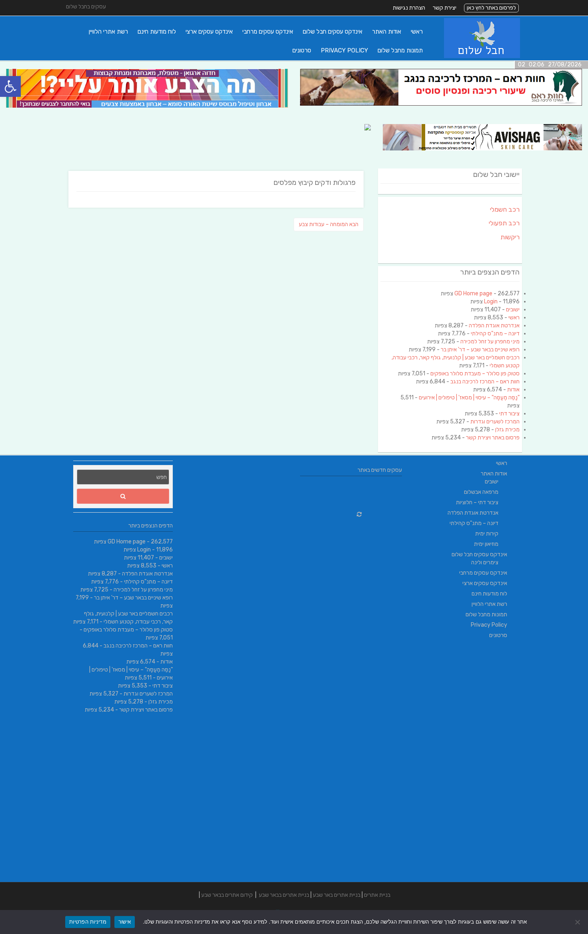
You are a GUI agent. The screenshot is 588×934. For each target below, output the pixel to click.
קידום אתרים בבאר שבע (227, 895)
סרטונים (301, 50)
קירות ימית (486, 533)
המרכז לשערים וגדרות (495, 421)
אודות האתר (386, 31)
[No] (578, 922)
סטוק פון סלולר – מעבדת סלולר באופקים (475, 373)
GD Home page (473, 293)
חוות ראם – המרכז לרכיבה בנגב (485, 381)
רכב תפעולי (504, 223)
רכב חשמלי (505, 209)
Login (491, 301)
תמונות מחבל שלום (400, 50)
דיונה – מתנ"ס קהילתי (495, 333)
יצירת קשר (444, 7)
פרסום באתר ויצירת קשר (493, 437)
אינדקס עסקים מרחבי (267, 31)
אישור (124, 921)
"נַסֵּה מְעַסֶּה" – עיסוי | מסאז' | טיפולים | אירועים (469, 397)
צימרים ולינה (484, 562)
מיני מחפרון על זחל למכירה (490, 341)
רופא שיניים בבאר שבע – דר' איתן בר (480, 349)
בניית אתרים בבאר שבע (284, 895)
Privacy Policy (344, 50)
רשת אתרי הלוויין (108, 31)
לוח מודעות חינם (157, 31)
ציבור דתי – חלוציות (477, 502)
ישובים (513, 309)
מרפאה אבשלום (481, 492)
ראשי (417, 31)
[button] (10, 86)
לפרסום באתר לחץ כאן (491, 7)
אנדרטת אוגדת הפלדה (494, 325)
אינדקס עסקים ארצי (209, 31)
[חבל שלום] (482, 56)
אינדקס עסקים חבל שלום (332, 31)
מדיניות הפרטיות (87, 921)
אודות (513, 389)
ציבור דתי (509, 413)
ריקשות (510, 237)
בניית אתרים (377, 895)
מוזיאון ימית (486, 544)
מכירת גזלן (507, 429)
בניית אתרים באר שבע (336, 895)
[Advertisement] (465, 762)
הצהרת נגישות (409, 7)
